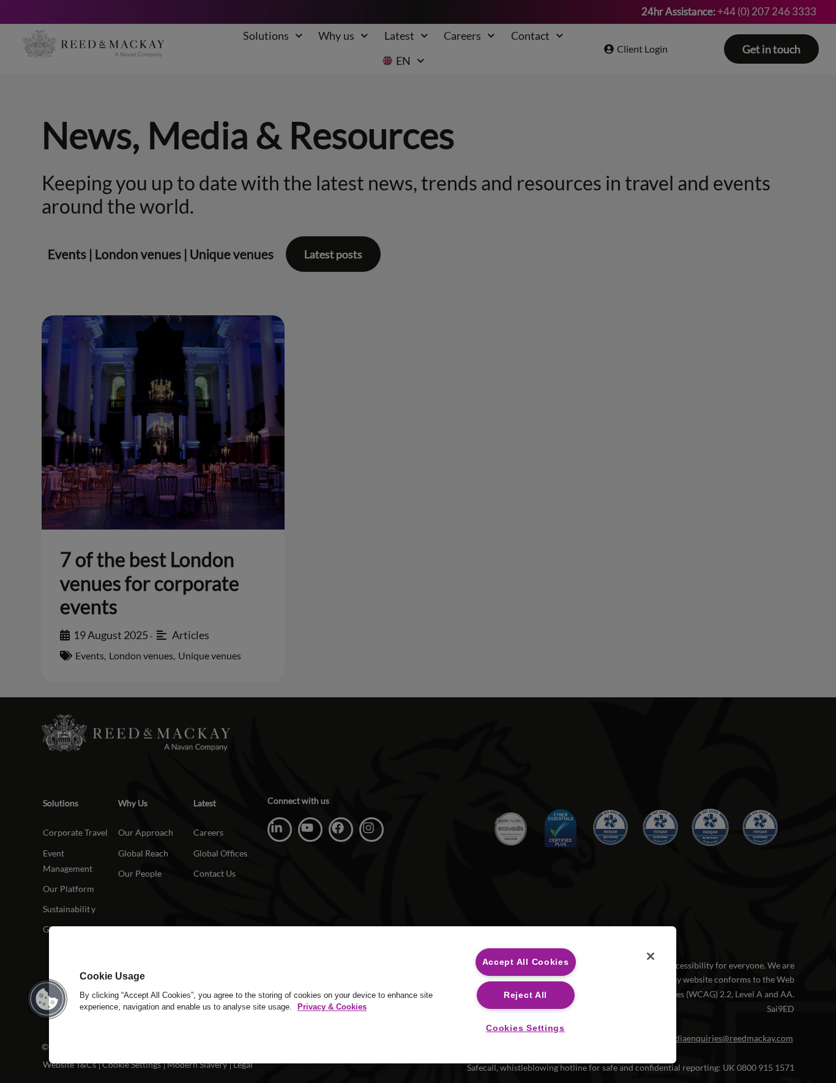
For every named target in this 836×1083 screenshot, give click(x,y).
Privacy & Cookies (332, 1006)
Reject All (525, 995)
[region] (362, 994)
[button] (47, 999)
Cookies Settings (525, 1028)
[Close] (650, 956)
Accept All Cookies (525, 962)
